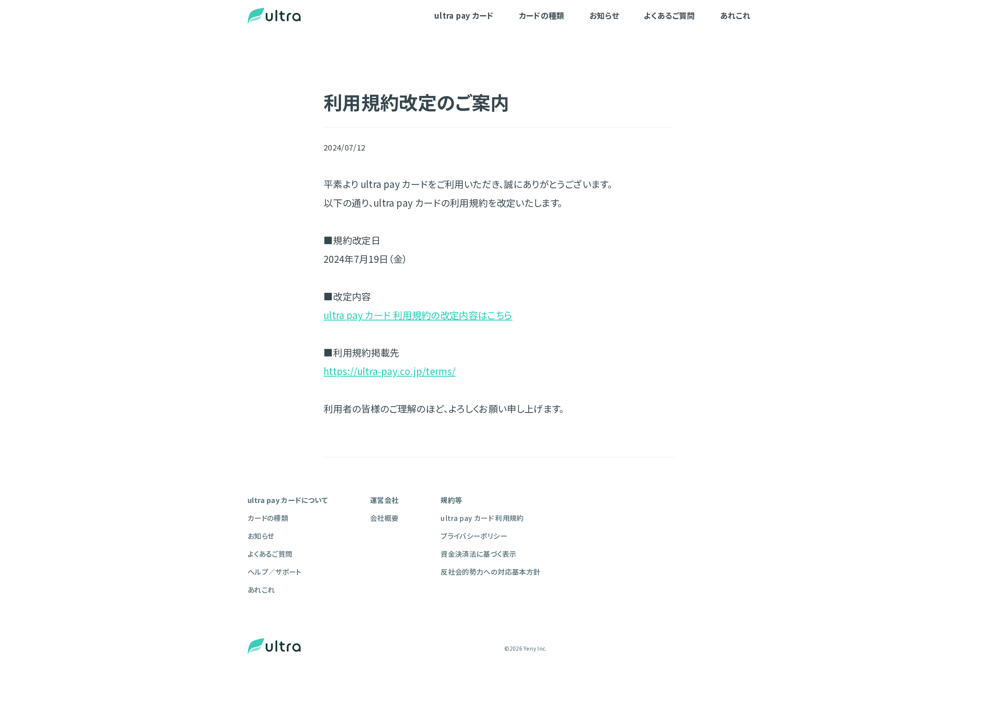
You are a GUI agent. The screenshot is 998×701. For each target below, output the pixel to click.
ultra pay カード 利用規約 (482, 518)
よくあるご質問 (669, 15)
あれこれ (735, 15)
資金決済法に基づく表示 (478, 554)
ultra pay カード (464, 15)
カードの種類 (541, 15)
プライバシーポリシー (474, 536)
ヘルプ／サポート (275, 571)
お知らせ (604, 15)
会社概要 (384, 518)
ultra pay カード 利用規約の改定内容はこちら (418, 315)
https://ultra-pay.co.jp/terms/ (390, 371)
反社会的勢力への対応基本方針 (490, 571)
